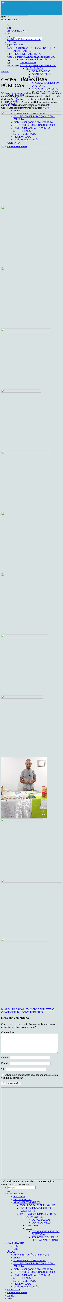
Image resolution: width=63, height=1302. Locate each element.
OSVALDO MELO (41, 74)
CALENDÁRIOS (15, 1242)
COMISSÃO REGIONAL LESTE (24, 39)
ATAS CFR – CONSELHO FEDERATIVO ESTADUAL (46, 90)
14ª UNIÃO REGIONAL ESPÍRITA (38, 65)
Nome (5, 1057)
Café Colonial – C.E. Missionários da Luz (28, 56)
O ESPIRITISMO (16, 44)
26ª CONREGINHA (17, 30)
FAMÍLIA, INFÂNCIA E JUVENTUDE (33, 1274)
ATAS (29, 1228)
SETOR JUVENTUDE (24, 1280)
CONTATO (13, 1289)
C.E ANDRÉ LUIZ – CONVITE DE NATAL (23, 1012)
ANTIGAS (5, 72)
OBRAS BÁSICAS (41, 71)
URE (15, 1248)
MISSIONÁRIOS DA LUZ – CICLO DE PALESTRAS (27, 1009)
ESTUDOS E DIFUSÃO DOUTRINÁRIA (34, 1271)
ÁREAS (11, 1251)
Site (3, 1068)
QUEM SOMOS (34, 68)
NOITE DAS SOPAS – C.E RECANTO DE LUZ (31, 48)
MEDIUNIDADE (22, 1283)
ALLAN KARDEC (22, 50)
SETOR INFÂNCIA (23, 1277)
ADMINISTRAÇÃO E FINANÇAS (31, 1254)
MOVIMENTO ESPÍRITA (27, 53)
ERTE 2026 (13, 65)
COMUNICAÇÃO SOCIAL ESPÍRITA (33, 1269)
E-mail (5, 1063)
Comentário (8, 1032)
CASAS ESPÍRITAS (17, 1292)
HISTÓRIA (19, 1196)
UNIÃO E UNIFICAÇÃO (26, 1286)
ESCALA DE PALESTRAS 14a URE (37, 1205)
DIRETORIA (32, 1225)
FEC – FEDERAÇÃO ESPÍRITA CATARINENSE (36, 61)
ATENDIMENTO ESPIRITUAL (29, 1260)
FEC (15, 1245)
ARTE (16, 110)
